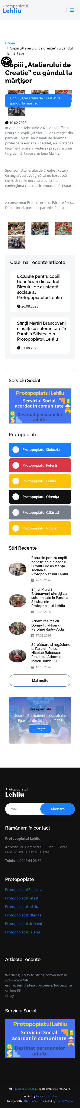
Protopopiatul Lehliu (21, 906)
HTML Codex (30, 1101)
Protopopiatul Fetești (22, 898)
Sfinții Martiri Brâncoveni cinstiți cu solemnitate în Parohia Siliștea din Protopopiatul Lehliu (41, 331)
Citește (40, 729)
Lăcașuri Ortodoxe (47, 1096)
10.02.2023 (17, 122)
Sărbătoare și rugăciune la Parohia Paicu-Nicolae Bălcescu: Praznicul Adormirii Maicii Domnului (50, 653)
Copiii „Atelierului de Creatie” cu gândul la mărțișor (38, 72)
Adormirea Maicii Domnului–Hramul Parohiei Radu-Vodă (47, 625)
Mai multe (40, 680)
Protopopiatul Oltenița (23, 915)
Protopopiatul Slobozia (23, 889)
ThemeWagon (64, 1101)
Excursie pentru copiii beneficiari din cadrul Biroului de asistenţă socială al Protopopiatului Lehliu (39, 287)
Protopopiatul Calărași (23, 932)
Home (10, 43)
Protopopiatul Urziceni (23, 923)
